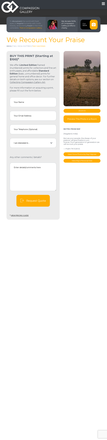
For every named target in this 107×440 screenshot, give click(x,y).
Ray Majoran (39, 46)
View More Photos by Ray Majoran (82, 154)
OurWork (84, 24)
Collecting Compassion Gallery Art (27, 82)
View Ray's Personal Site (82, 161)
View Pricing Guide (20, 215)
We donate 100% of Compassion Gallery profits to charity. (68, 24)
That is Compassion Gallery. (30, 28)
